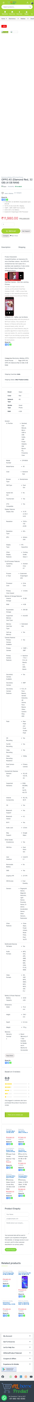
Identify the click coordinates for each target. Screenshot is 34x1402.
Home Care (12, 14)
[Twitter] (5, 200)
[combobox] (14, 7)
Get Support (26, 231)
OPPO (13, 177)
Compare (19, 193)
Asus (19, 1271)
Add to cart (12, 231)
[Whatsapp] (7, 200)
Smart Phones (19, 177)
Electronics (5, 14)
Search (30, 7)
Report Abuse (14, 235)
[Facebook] (2, 200)
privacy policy (19, 1244)
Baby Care (19, 14)
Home (3, 18)
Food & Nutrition (10, 1148)
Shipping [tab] (21, 247)
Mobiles (23, 18)
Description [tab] (5, 247)
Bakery (26, 14)
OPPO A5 (25, 360)
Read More (9, 1055)
